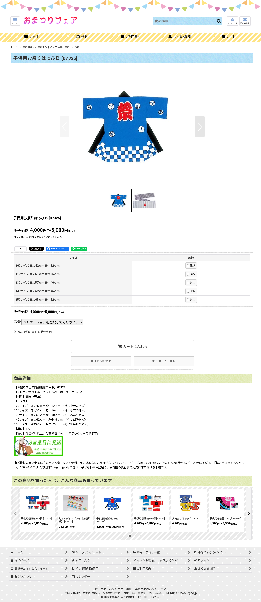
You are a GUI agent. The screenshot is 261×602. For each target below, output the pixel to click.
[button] (15, 21)
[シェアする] (20, 248)
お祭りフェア (157, 589)
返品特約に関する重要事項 (34, 332)
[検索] (219, 21)
